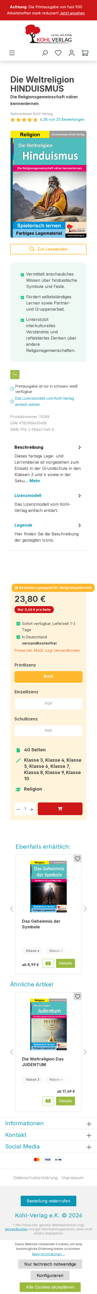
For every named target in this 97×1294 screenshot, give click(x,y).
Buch (48, 676)
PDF (49, 703)
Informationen (24, 1123)
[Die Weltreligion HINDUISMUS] (48, 184)
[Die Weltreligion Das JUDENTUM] (48, 1024)
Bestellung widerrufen (48, 1200)
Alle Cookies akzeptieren (50, 1287)
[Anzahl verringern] (18, 808)
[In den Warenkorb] (60, 808)
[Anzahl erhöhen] (32, 808)
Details (65, 963)
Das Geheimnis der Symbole (41, 924)
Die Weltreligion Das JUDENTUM (43, 1061)
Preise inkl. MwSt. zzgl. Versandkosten (47, 650)
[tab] (48, 465)
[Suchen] (44, 53)
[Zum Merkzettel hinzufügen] (77, 858)
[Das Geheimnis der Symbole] (48, 886)
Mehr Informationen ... (48, 1254)
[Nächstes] (85, 909)
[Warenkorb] (85, 53)
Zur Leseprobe (52, 249)
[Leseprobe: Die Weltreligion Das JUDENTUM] (48, 1101)
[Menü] (12, 53)
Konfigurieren (50, 1275)
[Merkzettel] (58, 53)
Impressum (73, 1177)
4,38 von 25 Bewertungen (62, 119)
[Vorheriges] (12, 909)
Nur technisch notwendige (50, 1264)
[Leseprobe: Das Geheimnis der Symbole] (48, 963)
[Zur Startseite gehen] (48, 34)
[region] (48, 10)
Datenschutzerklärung (35, 1177)
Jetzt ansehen (72, 13)
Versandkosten (16, 1229)
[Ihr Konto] (71, 53)
